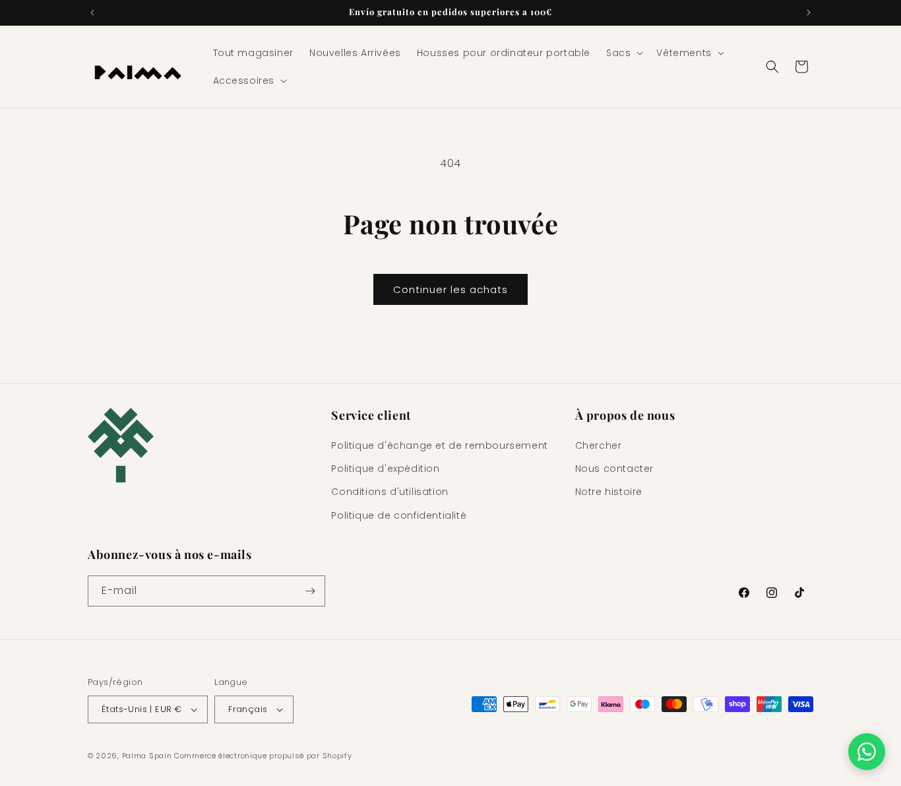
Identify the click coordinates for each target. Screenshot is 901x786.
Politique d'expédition (385, 468)
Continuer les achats (450, 289)
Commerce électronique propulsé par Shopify (263, 755)
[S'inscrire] (310, 590)
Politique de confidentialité (398, 515)
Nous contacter (614, 468)
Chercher (598, 445)
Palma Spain (147, 755)
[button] (623, 53)
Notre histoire (608, 491)
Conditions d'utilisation (389, 491)
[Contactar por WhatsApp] (866, 751)
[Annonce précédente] (92, 12)
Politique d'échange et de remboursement (439, 445)
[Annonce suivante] (808, 12)
